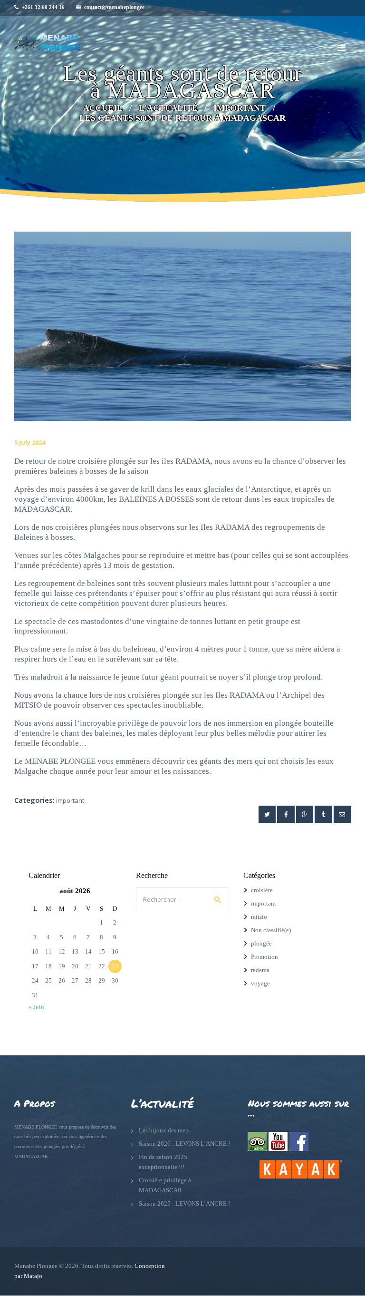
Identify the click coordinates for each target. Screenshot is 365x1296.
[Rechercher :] (182, 899)
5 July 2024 (29, 442)
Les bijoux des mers (164, 1130)
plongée (261, 943)
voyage (260, 983)
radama (260, 970)
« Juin (36, 1007)
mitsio (259, 916)
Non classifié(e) (271, 930)
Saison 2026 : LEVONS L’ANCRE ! (184, 1143)
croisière (262, 890)
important (239, 108)
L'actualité (168, 108)
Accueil (103, 108)
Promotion (264, 956)
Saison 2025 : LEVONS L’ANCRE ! (184, 1203)
